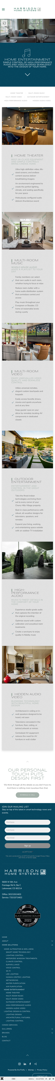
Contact (6, 1041)
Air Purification (14, 986)
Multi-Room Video (14, 999)
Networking (12, 980)
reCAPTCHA (27, 852)
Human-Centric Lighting (18, 977)
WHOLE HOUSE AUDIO (24, 267)
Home (4, 937)
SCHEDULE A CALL (27, 795)
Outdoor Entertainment (38, 97)
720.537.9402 (15, 897)
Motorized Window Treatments (21, 958)
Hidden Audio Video (15, 1008)
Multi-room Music (36, 93)
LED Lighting (12, 974)
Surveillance (12, 965)
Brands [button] (5, 1033)
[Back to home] (27, 9)
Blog (4, 1037)
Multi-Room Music (14, 996)
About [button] (5, 941)
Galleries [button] (7, 1029)
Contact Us (42, 1076)
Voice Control (13, 968)
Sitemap (31, 1070)
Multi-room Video (14, 97)
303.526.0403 (14, 894)
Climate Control (14, 962)
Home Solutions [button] (10, 945)
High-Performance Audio (15, 101)
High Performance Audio (18, 1005)
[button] (3, 9)
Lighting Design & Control (17, 1011)
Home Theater (16, 93)
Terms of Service (26, 857)
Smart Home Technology (18, 952)
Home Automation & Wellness (19, 949)
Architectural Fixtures (18, 1018)
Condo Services (9, 1025)
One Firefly (21, 1070)
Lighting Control (15, 955)
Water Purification (15, 983)
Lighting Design (14, 1014)
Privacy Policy (45, 856)
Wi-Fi (8, 971)
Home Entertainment (14, 990)
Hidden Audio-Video (42, 101)
